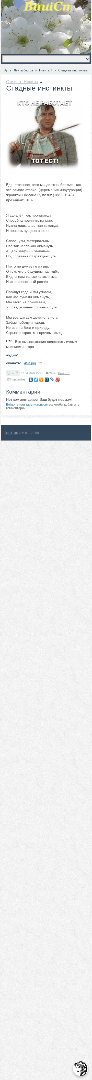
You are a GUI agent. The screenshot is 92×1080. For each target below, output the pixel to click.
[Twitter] (36, 379)
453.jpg (30, 363)
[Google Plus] (57, 379)
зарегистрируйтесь (39, 404)
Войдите (12, 404)
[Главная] (6, 70)
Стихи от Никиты (22, 82)
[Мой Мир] (47, 379)
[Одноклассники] (41, 379)
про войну (19, 379)
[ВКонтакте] (30, 379)
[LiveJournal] (52, 379)
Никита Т (64, 373)
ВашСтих (11, 433)
